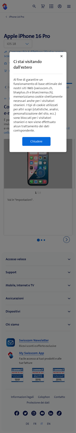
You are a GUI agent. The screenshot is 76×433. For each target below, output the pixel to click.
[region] (38, 102)
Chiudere (36, 141)
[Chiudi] (61, 56)
